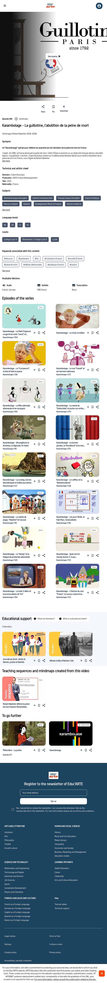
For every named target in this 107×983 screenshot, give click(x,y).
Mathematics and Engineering (16, 868)
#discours (8, 258)
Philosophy (9, 840)
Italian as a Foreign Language (16, 920)
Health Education (62, 868)
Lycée (55, 239)
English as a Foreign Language (17, 912)
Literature (8, 832)
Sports (7, 884)
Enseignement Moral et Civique (48, 203)
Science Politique (92, 198)
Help (57, 898)
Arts (6, 836)
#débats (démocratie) (32, 264)
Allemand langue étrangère (15, 198)
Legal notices (9, 936)
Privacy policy (55, 952)
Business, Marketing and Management (70, 851)
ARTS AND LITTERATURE (14, 826)
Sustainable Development (15, 888)
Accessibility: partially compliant (17, 960)
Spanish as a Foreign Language (17, 916)
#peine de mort (10, 264)
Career (57, 872)
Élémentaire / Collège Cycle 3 (34, 239)
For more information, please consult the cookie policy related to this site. (65, 979)
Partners (8, 944)
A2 (28, 224)
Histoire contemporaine (42, 198)
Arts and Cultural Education (66, 880)
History (58, 832)
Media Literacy (60, 840)
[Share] (43, 333)
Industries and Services (13, 876)
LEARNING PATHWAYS (64, 862)
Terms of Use (54, 936)
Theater (7, 844)
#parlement (24, 258)
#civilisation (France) (53, 258)
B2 (5, 224)
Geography (59, 844)
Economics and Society (64, 848)
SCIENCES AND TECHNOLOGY (16, 862)
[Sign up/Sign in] (99, 6)
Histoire (26, 203)
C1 (20, 224)
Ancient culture (10, 848)
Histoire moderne (74, 203)
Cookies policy (10, 952)
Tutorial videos (61, 904)
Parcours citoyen (11, 203)
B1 (13, 224)
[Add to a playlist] (35, 333)
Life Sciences (9, 880)
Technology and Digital (14, 872)
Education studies (62, 855)
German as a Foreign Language (17, 908)
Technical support (62, 908)
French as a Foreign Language (16, 904)
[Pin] (39, 333)
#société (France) (75, 258)
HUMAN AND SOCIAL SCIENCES (67, 826)
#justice (73, 264)
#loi (37, 258)
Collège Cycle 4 (10, 239)
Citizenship (59, 876)
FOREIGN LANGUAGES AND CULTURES (20, 898)
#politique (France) (56, 264)
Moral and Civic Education (65, 836)
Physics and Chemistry (13, 892)
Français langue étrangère (69, 198)
